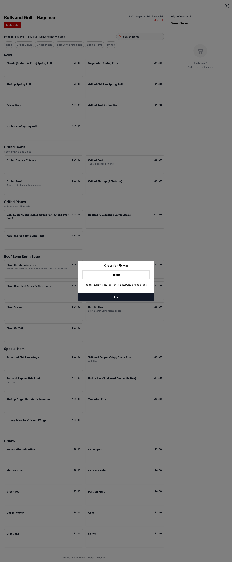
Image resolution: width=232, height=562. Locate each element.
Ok (116, 297)
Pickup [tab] (116, 274)
